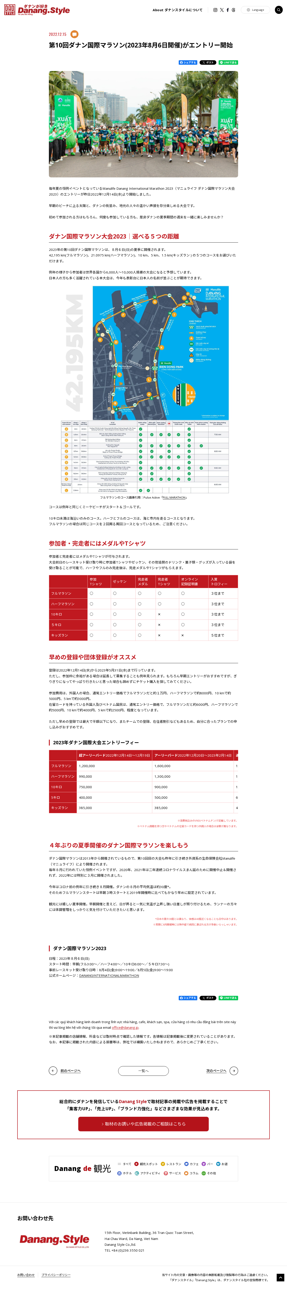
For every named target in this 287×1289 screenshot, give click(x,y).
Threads (233, 10)
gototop (280, 1277)
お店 (225, 1164)
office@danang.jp (125, 1027)
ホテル (127, 1173)
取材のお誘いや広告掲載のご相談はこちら (145, 1124)
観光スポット (149, 1164)
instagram (215, 10)
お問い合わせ (26, 1275)
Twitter (222, 10)
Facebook (228, 10)
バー (210, 1164)
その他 (211, 1173)
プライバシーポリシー (55, 1275)
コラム (193, 1173)
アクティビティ (150, 1173)
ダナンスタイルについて (178, 10)
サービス (175, 1173)
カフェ (194, 1164)
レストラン (173, 1164)
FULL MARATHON (174, 497)
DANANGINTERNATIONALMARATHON (109, 975)
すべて (127, 1164)
